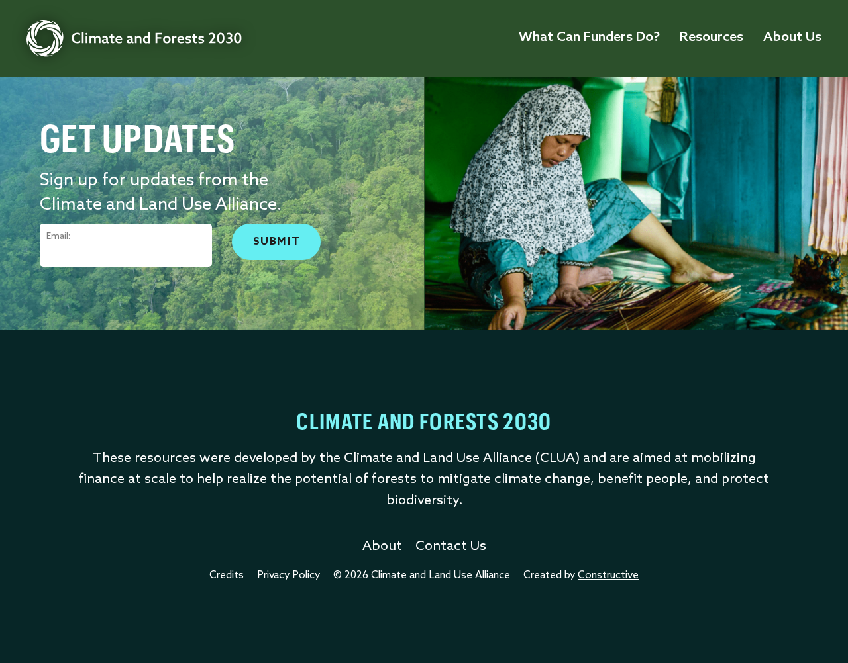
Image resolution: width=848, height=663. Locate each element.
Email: (58, 236)
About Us (792, 38)
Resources (711, 38)
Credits (226, 576)
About (382, 546)
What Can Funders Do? (589, 38)
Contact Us (450, 546)
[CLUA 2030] (134, 38)
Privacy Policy (288, 576)
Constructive (608, 576)
